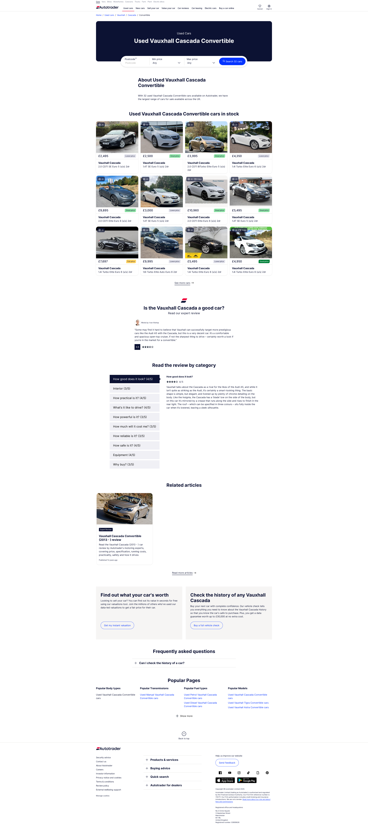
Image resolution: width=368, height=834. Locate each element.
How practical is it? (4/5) (129, 398)
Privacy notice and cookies (108, 777)
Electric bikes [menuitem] (159, 2)
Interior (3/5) (121, 388)
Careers (99, 769)
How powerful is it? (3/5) (130, 417)
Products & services (164, 760)
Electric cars (210, 8)
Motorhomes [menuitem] (118, 2)
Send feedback (227, 762)
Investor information (105, 773)
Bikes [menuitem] (109, 2)
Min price (157, 59)
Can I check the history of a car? (161, 663)
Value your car (168, 8)
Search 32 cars (234, 61)
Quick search (159, 776)
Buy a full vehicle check (206, 625)
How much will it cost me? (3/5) (134, 426)
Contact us (101, 761)
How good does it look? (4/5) (133, 379)
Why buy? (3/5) (123, 464)
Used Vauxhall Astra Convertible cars (248, 707)
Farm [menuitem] (144, 2)
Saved (259, 9)
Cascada (132, 15)
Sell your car (153, 8)
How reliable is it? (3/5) (129, 436)
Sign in (269, 9)
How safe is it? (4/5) (126, 445)
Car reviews (183, 8)
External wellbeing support (108, 789)
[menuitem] (128, 8)
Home (98, 15)
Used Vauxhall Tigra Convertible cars (248, 702)
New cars (140, 8)
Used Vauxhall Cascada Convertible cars (247, 696)
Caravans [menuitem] (129, 2)
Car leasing (197, 8)
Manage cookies (102, 796)
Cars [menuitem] (98, 2)
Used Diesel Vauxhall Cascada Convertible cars (200, 704)
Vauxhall (121, 15)
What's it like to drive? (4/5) (132, 407)
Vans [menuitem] (104, 2)
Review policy (102, 785)
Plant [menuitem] (150, 2)
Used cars (128, 8)
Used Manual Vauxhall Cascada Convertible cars (157, 696)
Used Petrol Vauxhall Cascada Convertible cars (200, 696)
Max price (192, 59)
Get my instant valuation (117, 625)
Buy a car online (226, 8)
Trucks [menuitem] (137, 2)
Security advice (103, 757)
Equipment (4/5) (124, 455)
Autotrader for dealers (166, 785)
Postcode (130, 59)
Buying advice (160, 768)
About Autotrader (104, 765)
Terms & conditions (105, 781)
